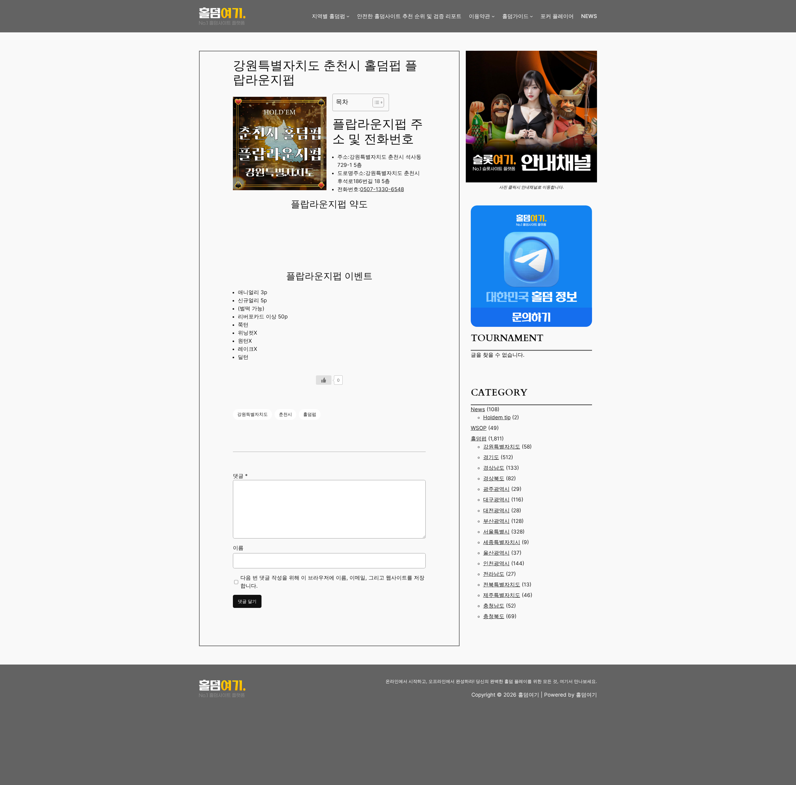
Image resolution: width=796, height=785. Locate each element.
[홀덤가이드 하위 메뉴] (531, 16)
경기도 (491, 457)
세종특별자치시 (501, 542)
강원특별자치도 (252, 414)
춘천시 (285, 414)
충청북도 (493, 616)
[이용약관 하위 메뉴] (493, 16)
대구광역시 (496, 499)
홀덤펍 (309, 414)
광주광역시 (496, 489)
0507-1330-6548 (382, 189)
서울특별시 (496, 532)
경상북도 (493, 478)
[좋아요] (323, 380)
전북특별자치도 (501, 584)
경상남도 (493, 468)
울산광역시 (496, 553)
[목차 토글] (375, 102)
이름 (238, 548)
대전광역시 (496, 510)
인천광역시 (496, 563)
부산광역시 (496, 521)
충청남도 (493, 606)
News (478, 409)
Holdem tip (497, 417)
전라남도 (493, 574)
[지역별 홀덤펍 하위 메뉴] (347, 16)
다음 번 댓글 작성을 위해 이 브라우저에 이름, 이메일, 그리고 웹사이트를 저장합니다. (332, 582)
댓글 (240, 476)
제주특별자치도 (501, 595)
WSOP (479, 428)
